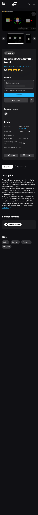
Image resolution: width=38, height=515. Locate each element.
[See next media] (34, 38)
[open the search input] (29, 4)
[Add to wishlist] (32, 100)
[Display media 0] (15, 38)
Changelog (23, 128)
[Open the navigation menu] (34, 4)
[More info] (24, 143)
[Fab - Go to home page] (14, 4)
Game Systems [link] (9, 66)
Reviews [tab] (20, 167)
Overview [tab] (7, 167)
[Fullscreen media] (33, 14)
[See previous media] (3, 38)
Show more (5, 207)
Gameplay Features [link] (24, 66)
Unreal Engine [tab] (14, 224)
